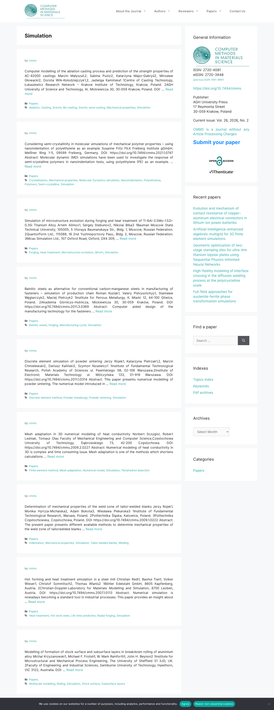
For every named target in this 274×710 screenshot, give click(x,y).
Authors (159, 11)
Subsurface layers (113, 683)
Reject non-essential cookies (214, 703)
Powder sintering (100, 397)
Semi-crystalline (48, 184)
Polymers (31, 184)
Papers (212, 11)
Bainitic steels (38, 325)
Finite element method (43, 470)
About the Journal (128, 11)
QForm (99, 252)
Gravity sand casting (91, 107)
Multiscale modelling (42, 683)
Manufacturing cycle (73, 325)
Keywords (201, 386)
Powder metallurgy (75, 397)
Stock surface (91, 683)
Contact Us (237, 11)
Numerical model (94, 470)
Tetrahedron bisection (135, 470)
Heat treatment (50, 252)
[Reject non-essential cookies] (269, 704)
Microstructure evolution (77, 252)
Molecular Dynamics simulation (99, 180)
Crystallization (38, 180)
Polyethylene (152, 180)
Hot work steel (60, 615)
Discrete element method (45, 397)
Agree (185, 703)
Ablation (34, 107)
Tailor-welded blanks (104, 542)
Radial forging (106, 615)
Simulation (143, 107)
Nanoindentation (131, 180)
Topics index (203, 380)
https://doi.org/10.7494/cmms (217, 88)
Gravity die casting (65, 107)
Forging (34, 252)
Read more (33, 166)
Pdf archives (203, 393)
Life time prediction (83, 615)
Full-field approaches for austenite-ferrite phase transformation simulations (214, 296)
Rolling (61, 683)
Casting (46, 107)
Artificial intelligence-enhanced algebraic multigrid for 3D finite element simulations (218, 234)
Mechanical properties (121, 107)
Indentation (36, 542)
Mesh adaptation (70, 470)
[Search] (243, 340)
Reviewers (186, 11)
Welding (124, 542)
